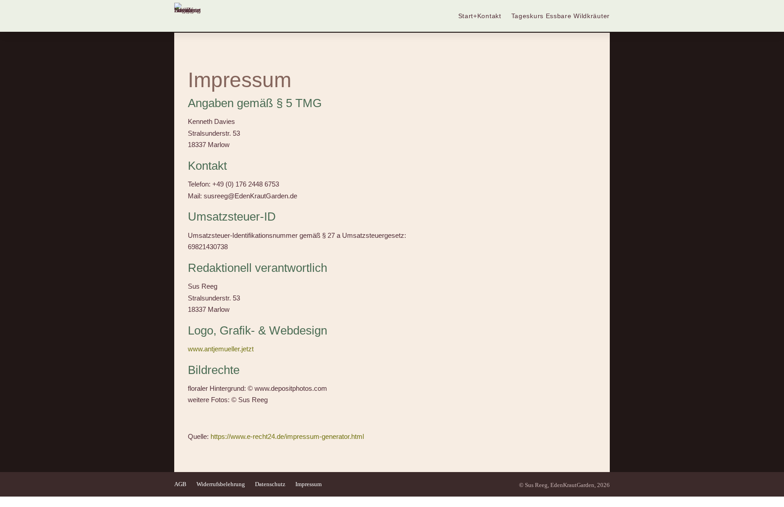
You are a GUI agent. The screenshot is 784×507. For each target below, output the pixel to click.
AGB (180, 484)
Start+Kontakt (479, 16)
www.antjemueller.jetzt (221, 349)
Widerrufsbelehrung (220, 484)
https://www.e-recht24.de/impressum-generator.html (287, 436)
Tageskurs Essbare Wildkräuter (560, 16)
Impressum (308, 484)
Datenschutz (270, 484)
